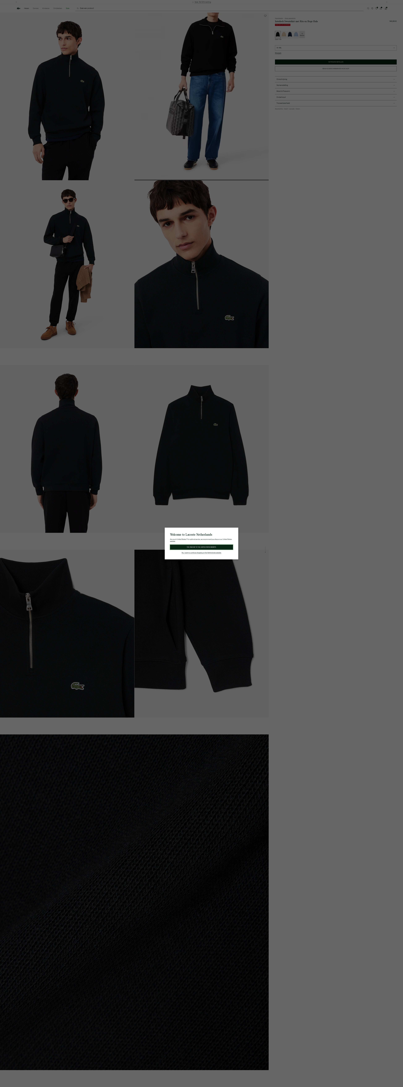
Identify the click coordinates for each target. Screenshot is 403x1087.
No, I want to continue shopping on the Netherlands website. (201, 552)
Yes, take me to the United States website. (201, 547)
